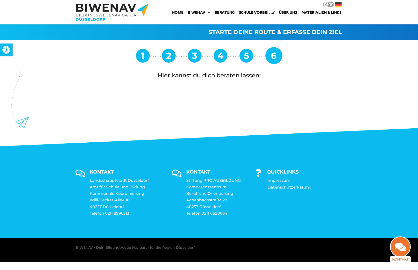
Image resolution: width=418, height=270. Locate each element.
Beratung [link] (225, 12)
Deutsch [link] (334, 4)
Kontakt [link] (400, 259)
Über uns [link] (288, 12)
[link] (6, 50)
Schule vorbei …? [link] (257, 12)
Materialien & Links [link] (321, 12)
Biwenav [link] (196, 12)
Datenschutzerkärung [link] (290, 187)
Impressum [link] (279, 180)
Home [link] (177, 12)
